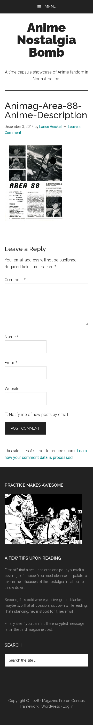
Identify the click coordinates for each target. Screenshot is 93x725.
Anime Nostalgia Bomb (46, 40)
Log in (68, 706)
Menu (50, 6)
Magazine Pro (53, 701)
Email (11, 362)
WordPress (50, 706)
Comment (15, 279)
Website (12, 388)
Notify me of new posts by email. (39, 414)
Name (12, 336)
